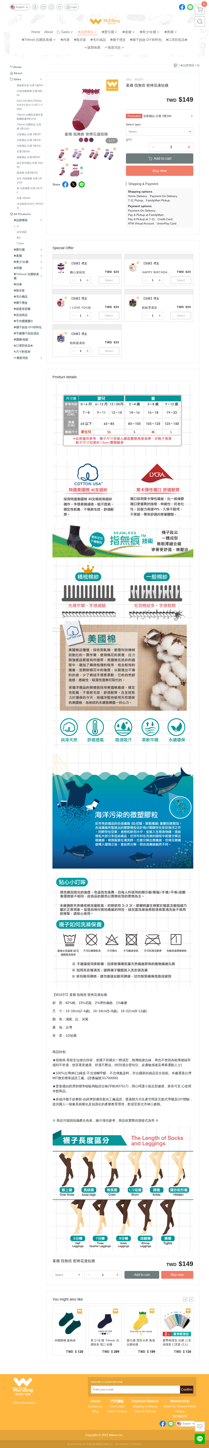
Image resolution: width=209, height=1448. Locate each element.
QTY (129, 139)
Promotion (134, 116)
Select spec (133, 124)
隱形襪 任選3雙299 (27, 172)
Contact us (95, 1406)
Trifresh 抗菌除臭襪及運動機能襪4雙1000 (30, 116)
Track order (117, 1406)
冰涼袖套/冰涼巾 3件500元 (30, 205)
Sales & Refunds (145, 1411)
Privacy (180, 1411)
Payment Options (145, 1401)
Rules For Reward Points (180, 1406)
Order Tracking (117, 1411)
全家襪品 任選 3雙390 (29, 145)
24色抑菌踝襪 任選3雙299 (30, 93)
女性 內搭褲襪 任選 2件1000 (29, 180)
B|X (19, 237)
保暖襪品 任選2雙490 (28, 157)
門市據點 (117, 1401)
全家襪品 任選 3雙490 (29, 140)
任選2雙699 (23, 151)
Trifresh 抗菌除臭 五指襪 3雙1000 (29, 126)
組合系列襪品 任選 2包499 (30, 165)
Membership (179, 1401)
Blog (95, 1411)
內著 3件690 (23, 198)
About (95, 1401)
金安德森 (22, 232)
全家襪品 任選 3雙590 (29, 134)
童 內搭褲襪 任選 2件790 (29, 190)
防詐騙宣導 (180, 1416)
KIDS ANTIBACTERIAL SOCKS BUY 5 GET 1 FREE (30, 104)
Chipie (20, 243)
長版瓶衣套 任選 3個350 (30, 85)
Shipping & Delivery (145, 1406)
